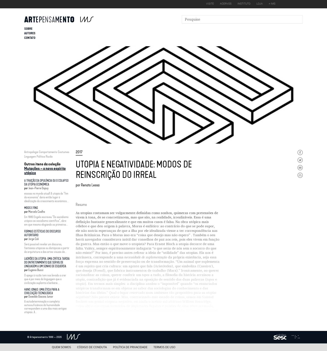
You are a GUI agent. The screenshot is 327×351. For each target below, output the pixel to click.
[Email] (300, 167)
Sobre (28, 28)
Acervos (225, 3)
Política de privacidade (130, 347)
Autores (29, 33)
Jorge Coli (33, 239)
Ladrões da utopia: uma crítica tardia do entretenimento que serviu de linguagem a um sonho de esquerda (47, 262)
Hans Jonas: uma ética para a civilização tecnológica (41, 291)
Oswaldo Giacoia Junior (40, 296)
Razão (49, 156)
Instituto (243, 3)
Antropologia (31, 152)
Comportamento (48, 152)
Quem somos (61, 347)
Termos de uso (164, 347)
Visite (210, 3)
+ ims (272, 3)
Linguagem (30, 156)
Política (41, 156)
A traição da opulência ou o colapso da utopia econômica (46, 182)
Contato (29, 38)
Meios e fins (31, 208)
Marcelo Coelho (36, 211)
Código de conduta (92, 347)
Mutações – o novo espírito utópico (45, 170)
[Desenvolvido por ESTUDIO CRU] (296, 337)
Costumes (63, 152)
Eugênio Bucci (35, 270)
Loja (259, 3)
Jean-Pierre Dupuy (38, 188)
